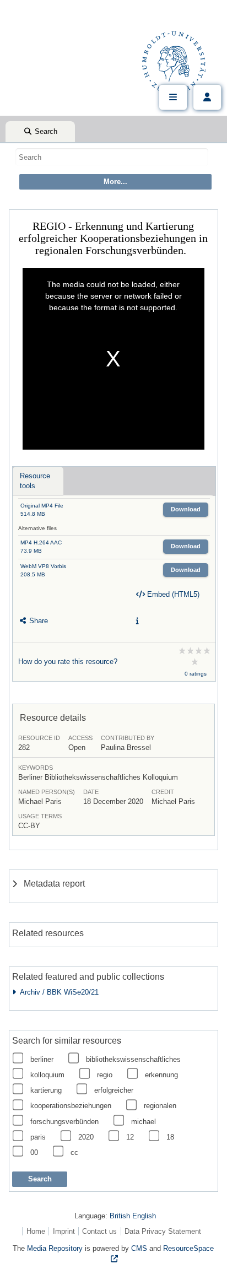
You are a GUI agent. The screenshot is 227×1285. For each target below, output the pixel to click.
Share (37, 621)
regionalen (160, 1106)
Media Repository (55, 1248)
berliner (41, 1059)
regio (104, 1075)
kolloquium (47, 1075)
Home (35, 1231)
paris (38, 1137)
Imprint (64, 1231)
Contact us (99, 1231)
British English (133, 1216)
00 (34, 1152)
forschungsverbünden (64, 1121)
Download (186, 509)
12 (130, 1137)
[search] (111, 157)
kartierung (46, 1090)
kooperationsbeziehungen (70, 1106)
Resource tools (35, 481)
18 (170, 1137)
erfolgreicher (113, 1090)
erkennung (161, 1075)
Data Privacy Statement (163, 1231)
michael (143, 1121)
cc (74, 1152)
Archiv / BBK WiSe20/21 (57, 992)
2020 (86, 1137)
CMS (139, 1248)
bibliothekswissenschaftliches (133, 1059)
